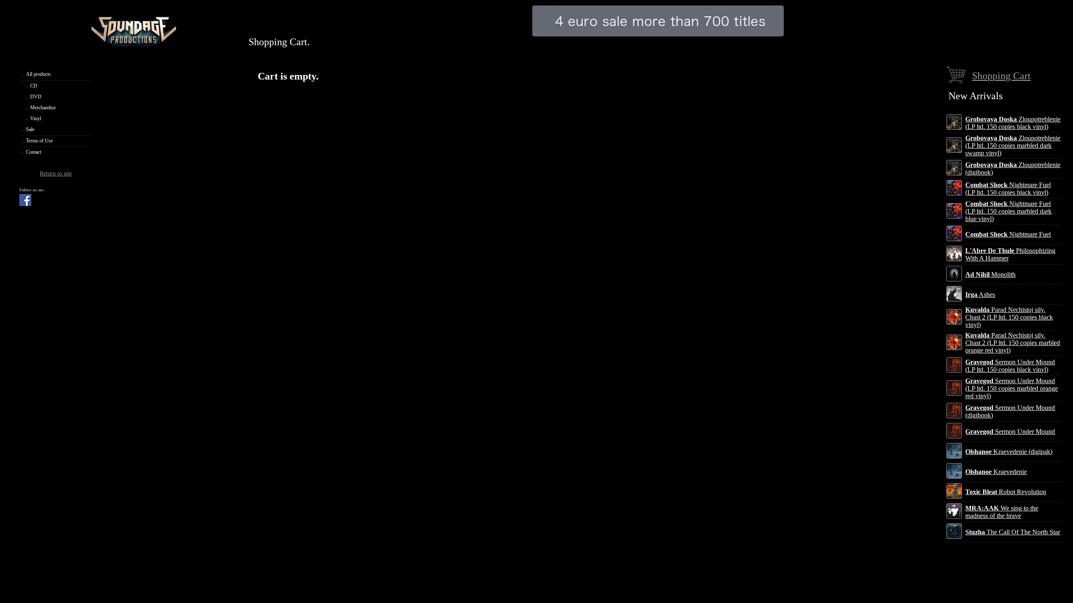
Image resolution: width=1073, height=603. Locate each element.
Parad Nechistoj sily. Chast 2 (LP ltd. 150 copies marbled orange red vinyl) (1012, 343)
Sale (30, 129)
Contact (33, 152)
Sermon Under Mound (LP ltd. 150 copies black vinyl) (1010, 365)
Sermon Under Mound (1010, 431)
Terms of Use (39, 141)
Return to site (56, 173)
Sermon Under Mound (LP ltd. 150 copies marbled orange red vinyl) (1011, 388)
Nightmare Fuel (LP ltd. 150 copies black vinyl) (1008, 188)
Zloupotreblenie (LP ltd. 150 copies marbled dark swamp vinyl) (1012, 145)
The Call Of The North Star (1012, 532)
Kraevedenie (996, 471)
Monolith (990, 274)
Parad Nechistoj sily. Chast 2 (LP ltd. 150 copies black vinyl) (1009, 317)
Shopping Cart (1001, 75)
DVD (35, 97)
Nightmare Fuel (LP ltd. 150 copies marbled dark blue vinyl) (1008, 211)
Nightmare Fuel (1008, 234)
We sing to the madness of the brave (1001, 512)
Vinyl (35, 118)
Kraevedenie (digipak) (1008, 451)
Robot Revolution (1005, 491)
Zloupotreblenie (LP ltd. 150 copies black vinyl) (1012, 123)
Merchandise (43, 108)
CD (33, 86)
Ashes (980, 294)
